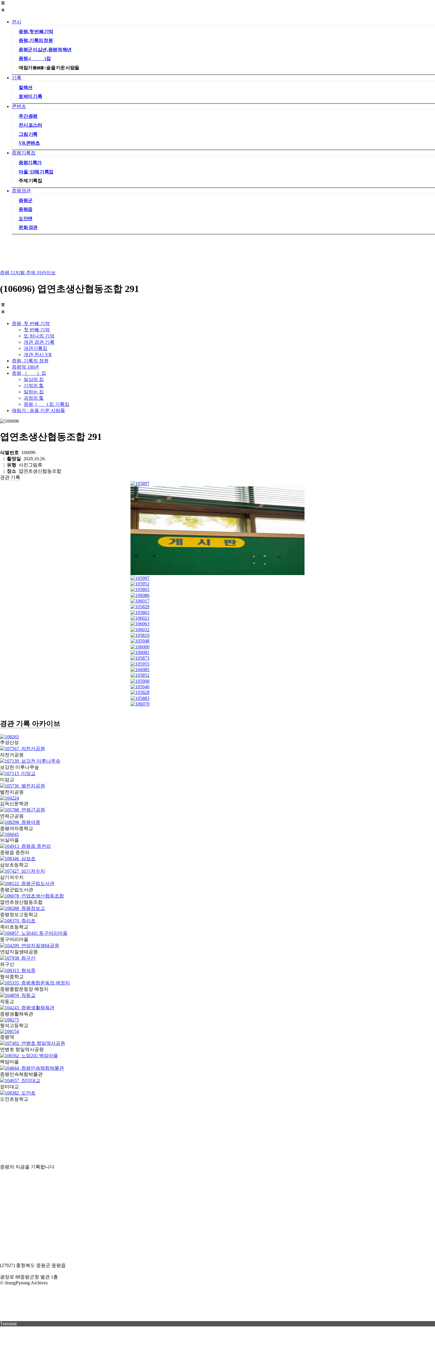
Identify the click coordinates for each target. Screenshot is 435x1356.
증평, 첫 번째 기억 (36, 31)
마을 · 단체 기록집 (36, 171)
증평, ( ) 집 (35, 58)
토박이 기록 (30, 96)
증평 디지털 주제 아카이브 (28, 272)
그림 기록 (28, 134)
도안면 (26, 218)
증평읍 (26, 209)
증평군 (26, 200)
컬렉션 (26, 87)
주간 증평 (28, 116)
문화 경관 (28, 227)
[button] (217, 7)
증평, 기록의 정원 (36, 40)
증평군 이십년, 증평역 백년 (45, 49)
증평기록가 (30, 162)
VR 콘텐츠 (29, 143)
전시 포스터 (30, 124)
